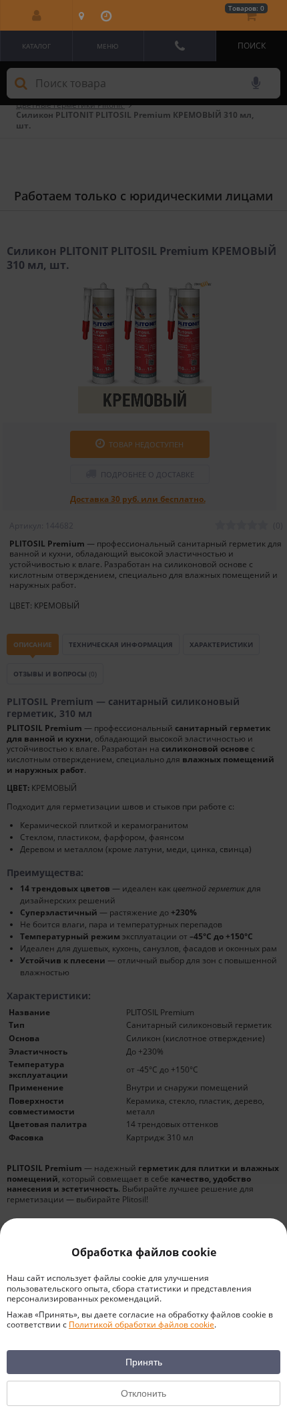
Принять (143, 1362)
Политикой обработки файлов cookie (141, 1324)
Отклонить (143, 1393)
